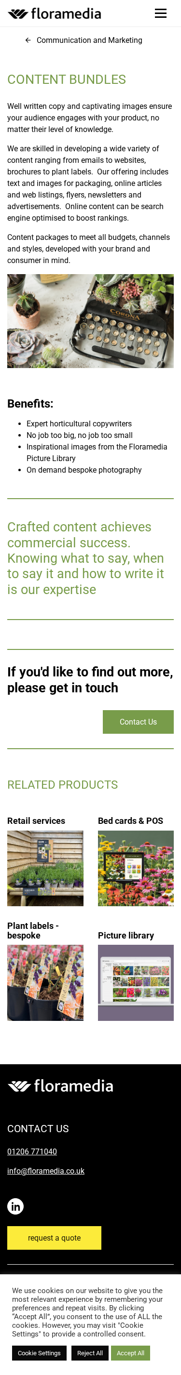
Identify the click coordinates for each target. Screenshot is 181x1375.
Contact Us (138, 722)
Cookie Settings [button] (39, 1353)
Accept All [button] (130, 1353)
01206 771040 (32, 1151)
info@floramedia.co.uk (45, 1171)
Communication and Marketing (89, 40)
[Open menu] (161, 13)
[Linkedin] (17, 1201)
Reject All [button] (90, 1353)
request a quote (54, 1238)
